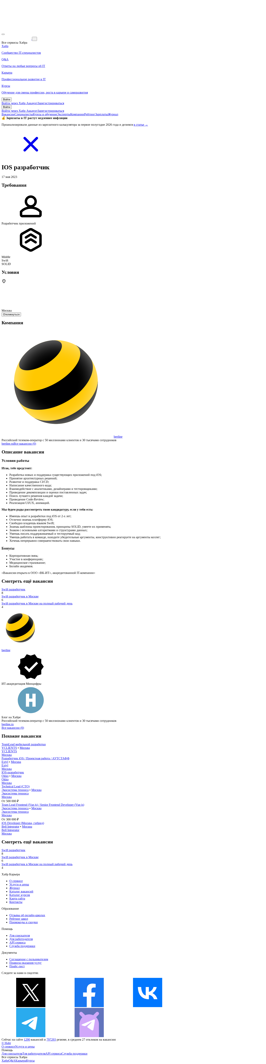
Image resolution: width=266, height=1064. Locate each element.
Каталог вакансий (21, 891)
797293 (51, 1039)
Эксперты (63, 114)
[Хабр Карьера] (17, 38)
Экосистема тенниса (15, 790)
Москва (25, 747)
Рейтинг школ (18, 918)
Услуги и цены (19, 884)
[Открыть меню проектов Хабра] (3, 34)
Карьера (20, 1060)
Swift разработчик (13, 589)
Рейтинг (89, 114)
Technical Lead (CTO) (16, 786)
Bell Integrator (10, 826)
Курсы (30, 1060)
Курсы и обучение (45, 114)
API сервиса (17, 942)
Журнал (113, 114)
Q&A (11, 1060)
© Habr (6, 1043)
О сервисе (16, 881)
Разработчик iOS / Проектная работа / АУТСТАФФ (36, 758)
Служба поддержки (22, 946)
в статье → (141, 124)
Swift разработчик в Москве (20, 596)
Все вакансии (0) (25, 443)
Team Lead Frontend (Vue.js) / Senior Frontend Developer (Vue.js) (43, 804)
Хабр (5, 1060)
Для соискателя (19, 935)
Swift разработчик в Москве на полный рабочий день (37, 603)
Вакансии (8, 114)
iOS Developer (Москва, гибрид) (23, 823)
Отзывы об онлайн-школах (27, 915)
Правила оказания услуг (25, 962)
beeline (118, 436)
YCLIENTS (9, 747)
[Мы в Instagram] (206, 1006)
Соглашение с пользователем (28, 959)
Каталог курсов (19, 895)
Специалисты (24, 114)
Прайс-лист (17, 966)
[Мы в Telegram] (31, 1036)
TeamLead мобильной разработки (24, 744)
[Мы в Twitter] (31, 1006)
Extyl (5, 762)
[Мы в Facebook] (89, 1006)
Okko (5, 776)
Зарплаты (101, 114)
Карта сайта (17, 898)
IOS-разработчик (13, 772)
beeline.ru (8, 443)
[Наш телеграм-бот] (89, 1036)
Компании (77, 114)
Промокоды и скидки (23, 922)
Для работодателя (21, 939)
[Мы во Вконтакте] (147, 1006)
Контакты (15, 902)
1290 (27, 1039)
